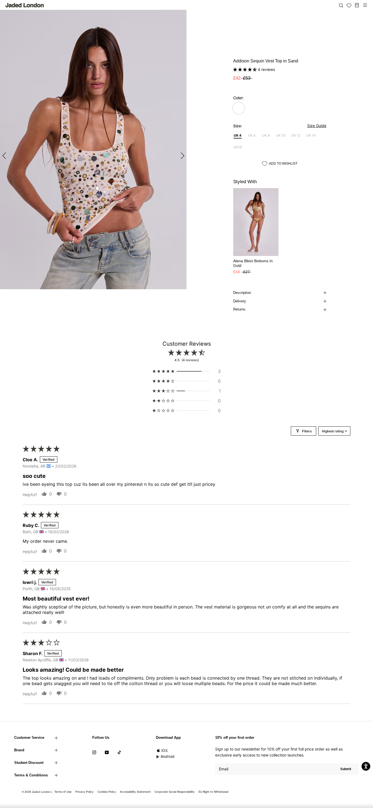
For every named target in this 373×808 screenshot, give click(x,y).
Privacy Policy (84, 791)
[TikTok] (119, 752)
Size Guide (316, 125)
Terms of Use (63, 791)
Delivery (239, 301)
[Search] (341, 5)
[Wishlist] (349, 5)
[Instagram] (94, 752)
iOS (164, 750)
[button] (245, 69)
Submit (345, 769)
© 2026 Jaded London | (37, 791)
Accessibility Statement (135, 791)
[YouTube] (107, 752)
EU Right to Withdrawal (213, 791)
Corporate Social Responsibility (175, 791)
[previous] (5, 155)
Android (167, 756)
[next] (182, 155)
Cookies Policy (106, 791)
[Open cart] (356, 5)
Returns (239, 309)
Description (242, 293)
